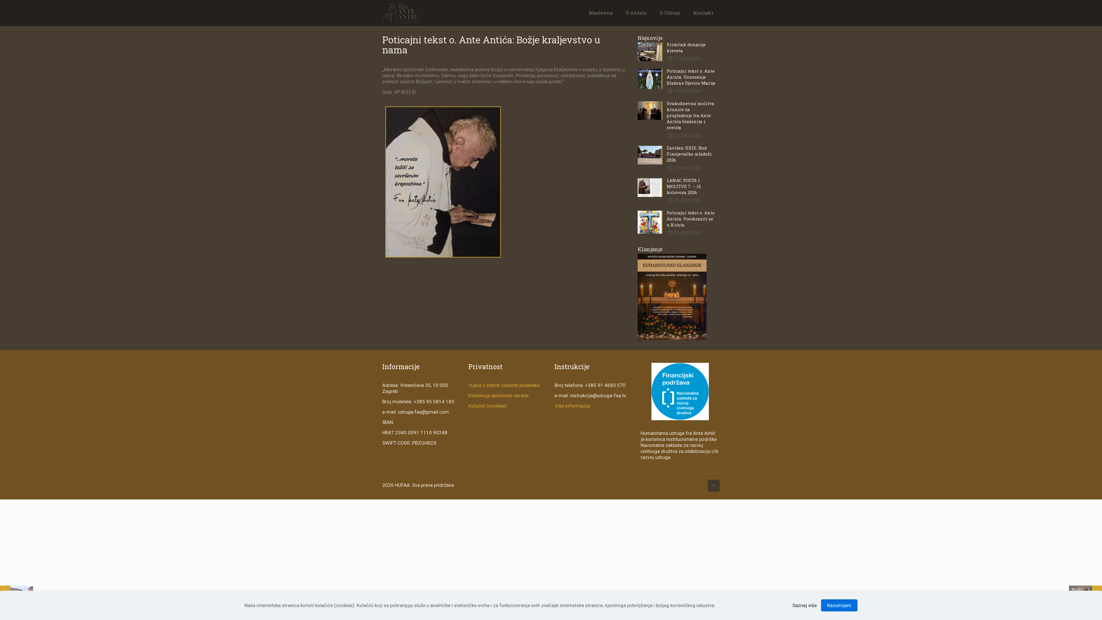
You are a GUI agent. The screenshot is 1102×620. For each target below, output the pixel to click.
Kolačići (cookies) (487, 406)
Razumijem (839, 605)
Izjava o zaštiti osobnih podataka (504, 385)
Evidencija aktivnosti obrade (498, 395)
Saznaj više (804, 605)
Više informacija (572, 406)
